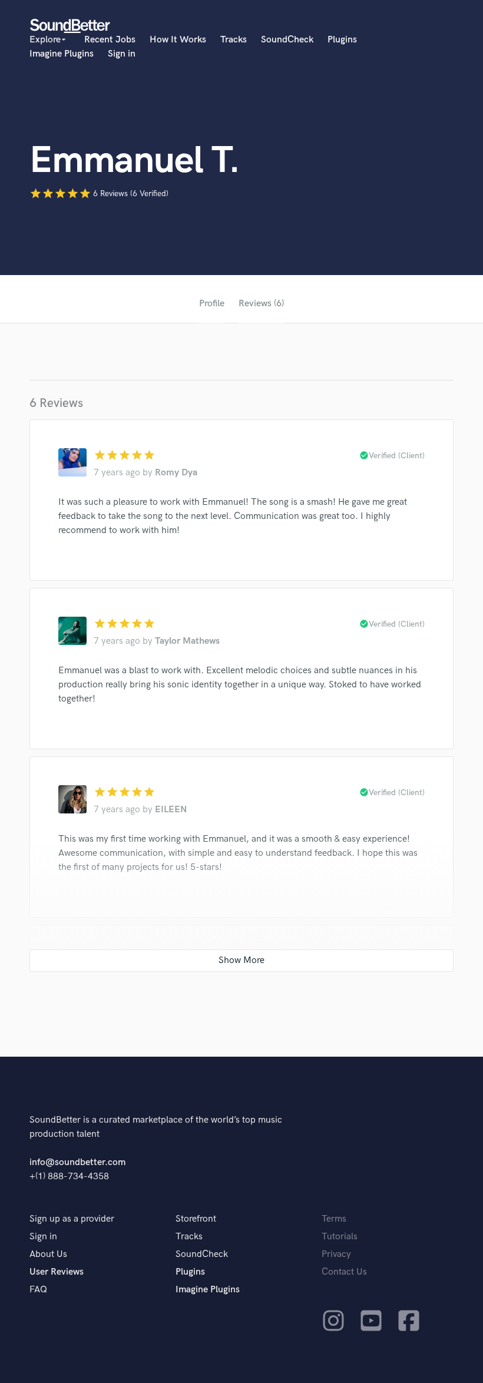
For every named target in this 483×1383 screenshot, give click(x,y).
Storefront (196, 1219)
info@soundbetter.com (77, 1162)
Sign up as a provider (71, 1219)
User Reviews (56, 1272)
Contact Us (344, 1272)
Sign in (121, 53)
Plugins (342, 39)
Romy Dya (176, 472)
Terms (334, 1219)
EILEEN (171, 809)
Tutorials (340, 1236)
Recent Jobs (109, 39)
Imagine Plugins (61, 53)
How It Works (178, 39)
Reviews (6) (261, 303)
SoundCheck (287, 39)
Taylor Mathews (187, 641)
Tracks (233, 39)
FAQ (38, 1289)
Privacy (336, 1254)
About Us (48, 1254)
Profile (211, 303)
